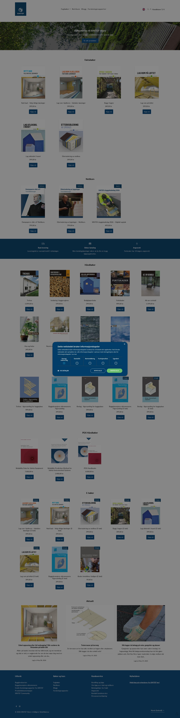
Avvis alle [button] (98, 370)
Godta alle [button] (114, 370)
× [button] (124, 344)
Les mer (74, 354)
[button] (63, 371)
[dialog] (90, 359)
